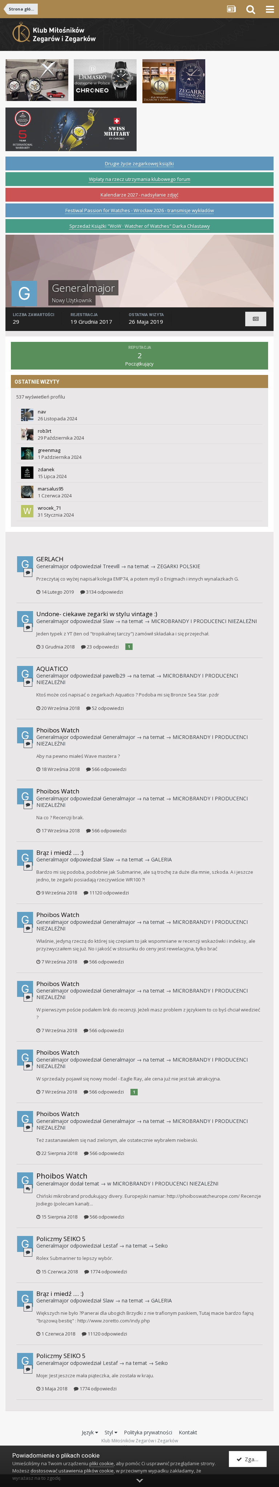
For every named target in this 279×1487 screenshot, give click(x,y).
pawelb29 (114, 675)
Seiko (161, 1245)
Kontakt (188, 1432)
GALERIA (161, 859)
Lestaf (110, 1245)
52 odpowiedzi (107, 708)
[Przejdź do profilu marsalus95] (27, 492)
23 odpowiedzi (102, 646)
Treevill (111, 566)
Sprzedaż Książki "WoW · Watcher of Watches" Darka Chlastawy (139, 226)
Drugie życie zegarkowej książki (139, 163)
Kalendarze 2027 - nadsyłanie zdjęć (139, 194)
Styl (109, 1432)
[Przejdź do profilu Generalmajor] (25, 564)
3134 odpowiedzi (104, 592)
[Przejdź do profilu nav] (27, 415)
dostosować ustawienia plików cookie (72, 1470)
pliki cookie (101, 1463)
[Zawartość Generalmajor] (255, 319)
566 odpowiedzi (108, 769)
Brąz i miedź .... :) (60, 852)
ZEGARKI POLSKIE (178, 566)
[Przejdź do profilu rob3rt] (27, 434)
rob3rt (44, 431)
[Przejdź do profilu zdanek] (27, 472)
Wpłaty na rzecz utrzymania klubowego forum (139, 179)
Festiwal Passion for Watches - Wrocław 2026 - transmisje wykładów (139, 210)
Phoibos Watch (57, 730)
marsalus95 (51, 488)
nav (42, 411)
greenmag (49, 450)
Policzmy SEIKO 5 (61, 1239)
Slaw (108, 621)
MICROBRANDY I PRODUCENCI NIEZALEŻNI (204, 621)
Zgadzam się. (254, 1459)
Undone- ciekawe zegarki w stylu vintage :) (96, 614)
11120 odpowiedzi (108, 892)
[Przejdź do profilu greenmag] (27, 453)
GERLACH (50, 559)
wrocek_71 (49, 508)
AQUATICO (52, 668)
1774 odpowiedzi (108, 1271)
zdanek (46, 469)
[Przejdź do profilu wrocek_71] (27, 511)
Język (88, 1432)
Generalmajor (52, 566)
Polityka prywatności (148, 1432)
